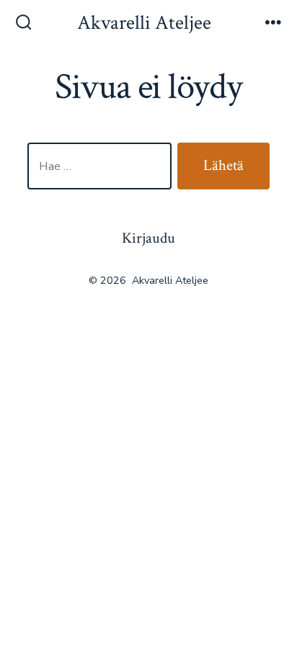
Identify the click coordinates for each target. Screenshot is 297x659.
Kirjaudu (148, 238)
